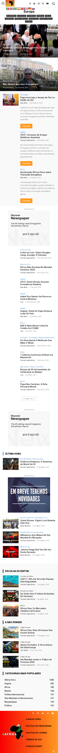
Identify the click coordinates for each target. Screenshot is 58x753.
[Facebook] (30, 4)
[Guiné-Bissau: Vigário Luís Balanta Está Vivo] (11, 523)
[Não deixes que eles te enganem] (29, 74)
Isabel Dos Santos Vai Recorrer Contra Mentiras (36, 297)
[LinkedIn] (34, 4)
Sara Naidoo (24, 650)
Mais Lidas (7, 44)
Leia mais (26, 126)
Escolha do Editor (26, 576)
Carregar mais (28, 398)
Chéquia (21, 16)
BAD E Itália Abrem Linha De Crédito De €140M (34, 326)
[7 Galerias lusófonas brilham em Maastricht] (11, 357)
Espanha (31, 16)
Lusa (21, 302)
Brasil (22, 352)
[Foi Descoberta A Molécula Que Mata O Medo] (11, 343)
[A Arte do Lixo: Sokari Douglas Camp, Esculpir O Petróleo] (11, 255)
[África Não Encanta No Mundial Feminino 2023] (11, 269)
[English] (11, 8)
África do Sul (7, 81)
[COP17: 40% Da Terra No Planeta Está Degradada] (11, 581)
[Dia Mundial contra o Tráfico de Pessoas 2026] (11, 662)
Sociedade (24, 94)
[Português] (8, 8)
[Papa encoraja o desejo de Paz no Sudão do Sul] (11, 100)
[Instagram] (39, 4)
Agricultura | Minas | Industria (31, 366)
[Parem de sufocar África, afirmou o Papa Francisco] (29, 41)
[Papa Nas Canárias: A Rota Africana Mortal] (11, 386)
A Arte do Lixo (25, 249)
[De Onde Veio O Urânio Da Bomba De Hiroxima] (11, 596)
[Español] (19, 8)
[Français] (26, 8)
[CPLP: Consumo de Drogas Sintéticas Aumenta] (11, 137)
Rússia (29, 21)
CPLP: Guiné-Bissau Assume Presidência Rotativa (34, 283)
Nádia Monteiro (25, 526)
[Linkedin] (42, 713)
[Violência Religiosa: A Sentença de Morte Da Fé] (11, 464)
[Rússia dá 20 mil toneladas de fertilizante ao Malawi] (11, 372)
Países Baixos (21, 19)
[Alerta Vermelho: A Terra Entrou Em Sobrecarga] (11, 647)
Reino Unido (46, 19)
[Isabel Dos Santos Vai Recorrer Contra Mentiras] (11, 299)
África (22, 169)
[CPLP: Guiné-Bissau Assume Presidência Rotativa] (11, 284)
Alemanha (11, 16)
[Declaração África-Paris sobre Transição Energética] (11, 174)
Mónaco (9, 19)
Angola (22, 132)
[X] (47, 713)
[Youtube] (47, 4)
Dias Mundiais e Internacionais (31, 459)
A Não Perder (25, 627)
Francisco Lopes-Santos (27, 140)
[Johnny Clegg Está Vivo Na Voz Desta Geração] (11, 552)
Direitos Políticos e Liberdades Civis (33, 517)
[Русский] (33, 8)
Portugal (33, 19)
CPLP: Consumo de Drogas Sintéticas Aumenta (33, 136)
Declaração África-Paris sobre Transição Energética (35, 173)
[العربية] (15, 8)
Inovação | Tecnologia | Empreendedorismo (37, 337)
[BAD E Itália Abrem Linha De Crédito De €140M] (11, 328)
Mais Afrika (23, 103)
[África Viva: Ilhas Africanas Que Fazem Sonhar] (11, 632)
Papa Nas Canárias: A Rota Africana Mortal (33, 385)
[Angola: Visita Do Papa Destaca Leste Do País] (11, 313)
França (40, 16)
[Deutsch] (30, 8)
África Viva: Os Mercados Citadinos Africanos (33, 609)
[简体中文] (22, 8)
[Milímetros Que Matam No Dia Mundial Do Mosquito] (11, 537)
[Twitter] (43, 4)
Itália (48, 16)
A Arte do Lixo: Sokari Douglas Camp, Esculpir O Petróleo (35, 253)
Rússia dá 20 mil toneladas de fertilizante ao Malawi (35, 370)
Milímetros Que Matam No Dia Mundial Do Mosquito (35, 536)
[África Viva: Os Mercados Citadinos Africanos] (11, 611)
